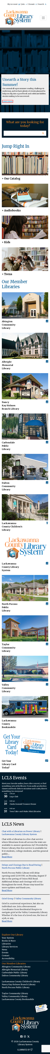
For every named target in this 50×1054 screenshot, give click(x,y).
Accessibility (8, 958)
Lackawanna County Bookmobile (9, 724)
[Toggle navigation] (43, 17)
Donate (31, 4)
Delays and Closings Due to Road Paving (21, 865)
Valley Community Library (8, 688)
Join (23, 4)
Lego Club (14, 796)
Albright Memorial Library (7, 365)
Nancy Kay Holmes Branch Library (10, 405)
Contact (5, 955)
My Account (12, 4)
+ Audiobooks (11, 210)
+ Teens (7, 274)
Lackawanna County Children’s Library (12, 526)
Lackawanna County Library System (10, 567)
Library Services (10, 946)
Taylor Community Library (8, 647)
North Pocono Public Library (9, 607)
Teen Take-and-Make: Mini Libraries (25, 811)
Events (5, 952)
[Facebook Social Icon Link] (21, 1036)
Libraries (6, 943)
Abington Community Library (16, 966)
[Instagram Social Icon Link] (25, 1036)
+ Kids (6, 242)
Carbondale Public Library (8, 446)
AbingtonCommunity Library (8, 324)
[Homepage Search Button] (43, 133)
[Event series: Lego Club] (16, 793)
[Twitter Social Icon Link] (28, 1036)
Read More (7, 857)
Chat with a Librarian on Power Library (21, 831)
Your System (8, 938)
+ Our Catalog (11, 178)
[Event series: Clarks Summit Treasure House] (23, 801)
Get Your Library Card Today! (9, 764)
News (4, 949)
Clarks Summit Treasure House (23, 804)
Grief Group (7, 898)
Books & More (9, 941)
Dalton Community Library (8, 486)
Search (41, 4)
